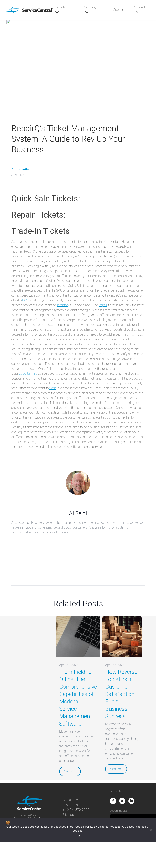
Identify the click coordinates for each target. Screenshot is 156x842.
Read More (70, 771)
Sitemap (68, 815)
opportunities (28, 373)
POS (25, 300)
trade (52, 388)
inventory (63, 305)
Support (118, 10)
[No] (151, 830)
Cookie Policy (83, 826)
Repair (103, 305)
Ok (78, 836)
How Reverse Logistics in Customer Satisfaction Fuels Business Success (121, 694)
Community (20, 169)
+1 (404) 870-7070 (76, 810)
